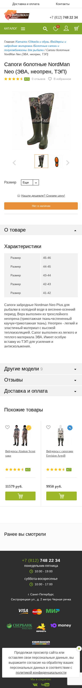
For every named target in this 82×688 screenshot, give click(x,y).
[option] (41, 161)
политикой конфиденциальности (41, 672)
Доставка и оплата (25, 4)
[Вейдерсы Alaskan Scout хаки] (20, 435)
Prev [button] (14, 163)
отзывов (38, 79)
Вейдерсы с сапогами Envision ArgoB (59, 453)
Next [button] (67, 163)
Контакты (63, 4)
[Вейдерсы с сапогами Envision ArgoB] (61, 435)
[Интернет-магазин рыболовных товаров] (16, 15)
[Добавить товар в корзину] (20, 496)
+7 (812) (64, 17)
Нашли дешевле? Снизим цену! (43, 195)
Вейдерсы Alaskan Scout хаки (20, 453)
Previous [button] (10, 121)
